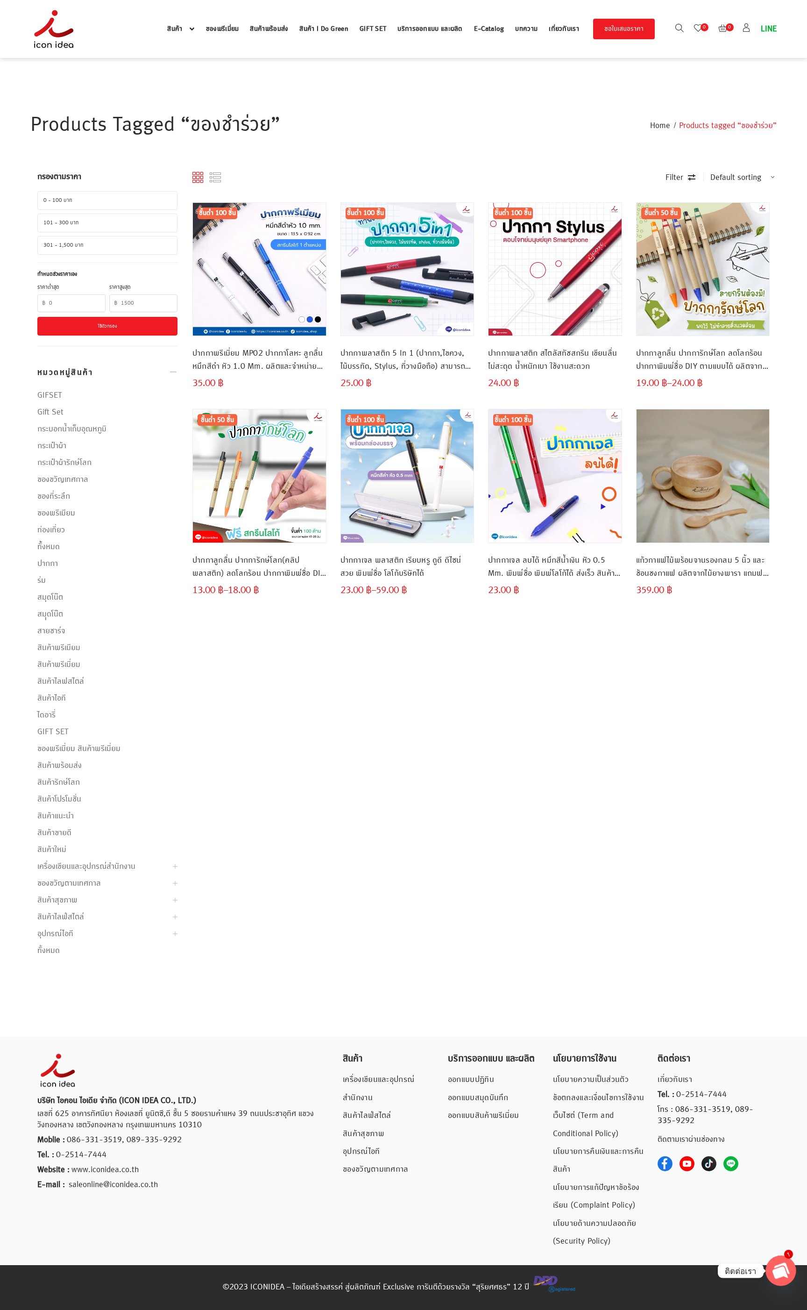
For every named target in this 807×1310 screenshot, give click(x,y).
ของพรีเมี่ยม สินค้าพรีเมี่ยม (78, 749)
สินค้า (174, 29)
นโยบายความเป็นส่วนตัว (591, 1080)
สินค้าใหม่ (51, 850)
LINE (768, 29)
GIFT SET (373, 29)
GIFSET (49, 395)
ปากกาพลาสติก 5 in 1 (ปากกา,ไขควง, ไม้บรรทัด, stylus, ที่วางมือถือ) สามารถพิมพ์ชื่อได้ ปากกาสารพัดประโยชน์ (403, 360)
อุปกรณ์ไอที (55, 934)
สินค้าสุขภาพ (57, 900)
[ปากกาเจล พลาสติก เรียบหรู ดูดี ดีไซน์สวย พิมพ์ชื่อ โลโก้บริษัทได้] (407, 476)
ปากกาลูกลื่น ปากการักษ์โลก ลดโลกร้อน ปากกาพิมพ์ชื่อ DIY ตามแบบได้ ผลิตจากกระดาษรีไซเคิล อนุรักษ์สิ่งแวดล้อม (699, 360)
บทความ (526, 29)
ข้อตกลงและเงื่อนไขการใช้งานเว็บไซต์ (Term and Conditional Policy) (598, 1116)
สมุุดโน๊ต (50, 614)
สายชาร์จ (51, 631)
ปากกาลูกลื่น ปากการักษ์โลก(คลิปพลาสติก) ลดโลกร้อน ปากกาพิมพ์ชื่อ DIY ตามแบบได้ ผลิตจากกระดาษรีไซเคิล (258, 567)
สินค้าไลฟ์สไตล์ (60, 917)
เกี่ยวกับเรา (564, 29)
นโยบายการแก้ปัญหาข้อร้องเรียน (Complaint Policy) (596, 1196)
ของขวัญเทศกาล (62, 479)
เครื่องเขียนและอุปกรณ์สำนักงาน (86, 866)
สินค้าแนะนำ (55, 816)
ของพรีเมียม (56, 513)
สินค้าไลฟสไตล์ (60, 681)
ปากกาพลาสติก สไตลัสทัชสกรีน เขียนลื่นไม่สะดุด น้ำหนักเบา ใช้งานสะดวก (552, 359)
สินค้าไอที (51, 698)
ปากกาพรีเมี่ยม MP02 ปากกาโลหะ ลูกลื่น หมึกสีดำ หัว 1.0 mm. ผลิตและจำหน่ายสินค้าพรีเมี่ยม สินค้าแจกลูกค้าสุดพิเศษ (257, 360)
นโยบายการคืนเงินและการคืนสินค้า (598, 1160)
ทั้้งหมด (48, 547)
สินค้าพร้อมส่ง (269, 29)
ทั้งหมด (48, 951)
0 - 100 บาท (57, 200)
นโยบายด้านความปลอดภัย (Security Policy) (595, 1232)
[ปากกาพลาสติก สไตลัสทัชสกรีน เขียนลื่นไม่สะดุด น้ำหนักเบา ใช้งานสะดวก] (555, 269)
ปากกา (47, 564)
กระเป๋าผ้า (51, 446)
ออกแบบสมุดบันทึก (478, 1098)
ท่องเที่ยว (51, 530)
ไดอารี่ (46, 715)
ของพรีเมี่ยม (222, 29)
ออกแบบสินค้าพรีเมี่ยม (483, 1116)
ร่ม (41, 580)
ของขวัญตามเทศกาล (69, 883)
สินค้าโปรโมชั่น (59, 799)
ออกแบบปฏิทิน (471, 1080)
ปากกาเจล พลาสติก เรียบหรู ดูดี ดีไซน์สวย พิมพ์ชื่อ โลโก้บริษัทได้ (400, 567)
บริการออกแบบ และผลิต (429, 29)
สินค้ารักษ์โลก (58, 782)
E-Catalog (489, 29)
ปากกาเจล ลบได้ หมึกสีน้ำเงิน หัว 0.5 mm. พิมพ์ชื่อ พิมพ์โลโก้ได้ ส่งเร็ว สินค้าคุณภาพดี (551, 567)
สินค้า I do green (323, 29)
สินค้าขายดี (54, 833)
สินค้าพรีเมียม (58, 648)
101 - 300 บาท (61, 223)
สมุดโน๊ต (50, 597)
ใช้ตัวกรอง (107, 326)
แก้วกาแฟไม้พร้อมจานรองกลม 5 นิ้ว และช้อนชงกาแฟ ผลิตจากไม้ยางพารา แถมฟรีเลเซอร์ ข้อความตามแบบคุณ (701, 567)
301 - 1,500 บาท (63, 245)
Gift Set (50, 412)
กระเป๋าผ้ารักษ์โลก (64, 463)
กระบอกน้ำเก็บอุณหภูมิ (71, 429)
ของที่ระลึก (53, 496)
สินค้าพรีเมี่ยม (58, 665)
